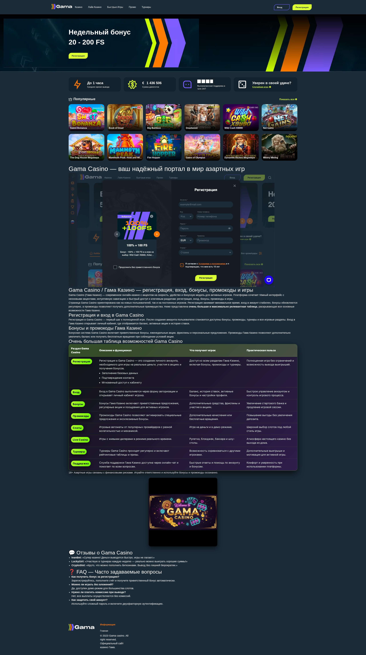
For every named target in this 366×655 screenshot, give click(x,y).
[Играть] (86, 116)
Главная (104, 631)
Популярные (84, 99)
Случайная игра (260, 87)
